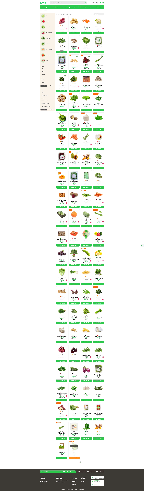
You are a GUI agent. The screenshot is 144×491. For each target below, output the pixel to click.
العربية (93, 2)
